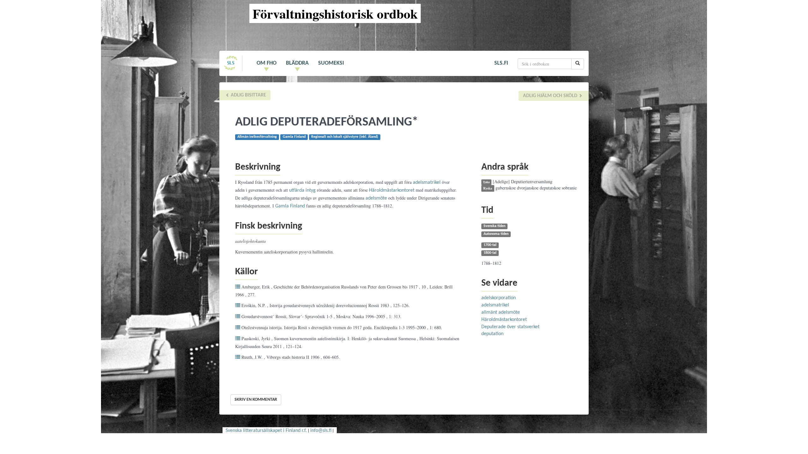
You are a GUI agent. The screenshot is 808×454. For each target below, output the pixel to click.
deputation (492, 333)
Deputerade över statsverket (510, 326)
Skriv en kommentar (256, 399)
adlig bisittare (247, 95)
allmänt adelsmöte (500, 312)
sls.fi (501, 63)
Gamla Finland (290, 206)
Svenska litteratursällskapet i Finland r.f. (266, 430)
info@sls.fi (320, 430)
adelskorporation (498, 297)
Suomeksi (331, 63)
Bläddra (297, 63)
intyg (311, 190)
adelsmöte (376, 198)
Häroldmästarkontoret (391, 190)
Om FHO (266, 63)
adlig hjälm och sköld (551, 95)
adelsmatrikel (427, 182)
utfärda (296, 190)
